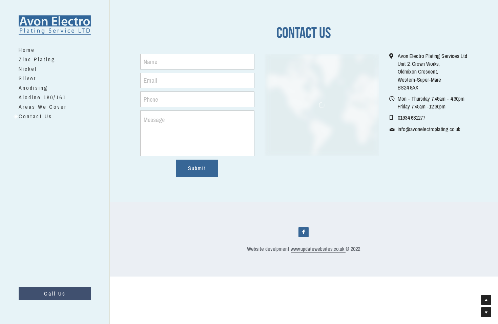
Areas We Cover (43, 106)
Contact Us (35, 116)
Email (150, 80)
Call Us (55, 293)
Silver (27, 78)
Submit (197, 168)
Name (150, 61)
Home (27, 50)
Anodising (33, 88)
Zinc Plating (37, 59)
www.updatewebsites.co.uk (318, 248)
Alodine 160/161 (42, 97)
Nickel (28, 69)
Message (154, 120)
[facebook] (303, 232)
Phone (151, 99)
